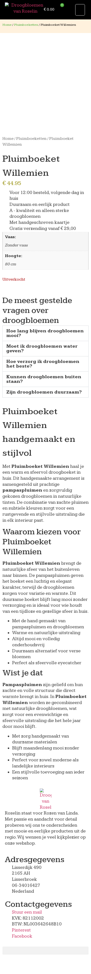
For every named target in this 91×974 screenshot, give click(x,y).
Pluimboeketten (26, 25)
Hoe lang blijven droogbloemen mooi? (45, 333)
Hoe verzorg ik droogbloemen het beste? (42, 364)
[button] (80, 10)
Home (7, 25)
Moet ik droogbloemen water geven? (42, 349)
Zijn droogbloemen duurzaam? (44, 392)
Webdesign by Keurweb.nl (29, 964)
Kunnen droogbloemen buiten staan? (43, 379)
